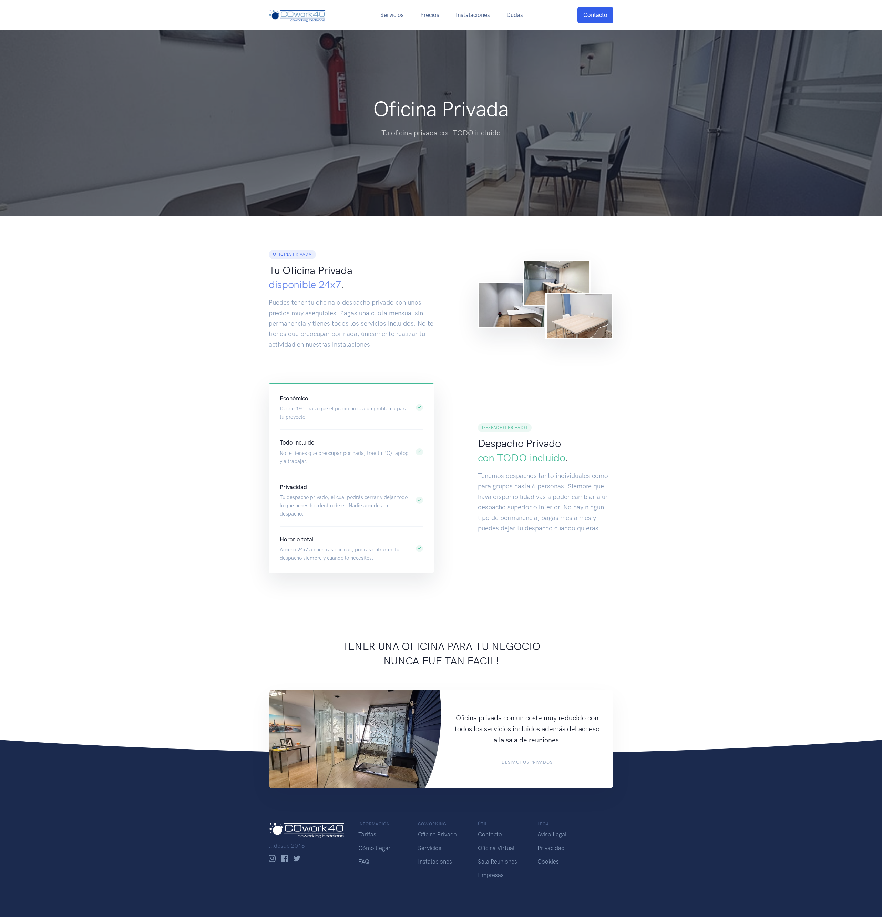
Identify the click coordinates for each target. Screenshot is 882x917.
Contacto (595, 14)
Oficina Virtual (496, 848)
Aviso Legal (552, 834)
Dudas (514, 14)
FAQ (363, 861)
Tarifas (367, 834)
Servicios (392, 14)
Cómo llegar (374, 848)
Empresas (491, 875)
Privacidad (551, 848)
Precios (429, 14)
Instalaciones (473, 14)
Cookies (548, 861)
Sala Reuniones (497, 861)
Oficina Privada (437, 834)
